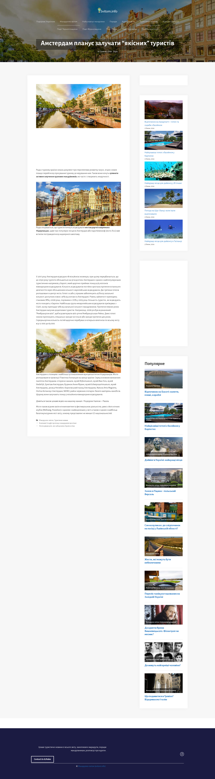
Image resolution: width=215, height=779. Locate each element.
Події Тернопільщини (67, 29)
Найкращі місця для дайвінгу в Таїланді (163, 241)
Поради (113, 21)
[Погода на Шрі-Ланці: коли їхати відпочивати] (164, 199)
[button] (107, 36)
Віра (115, 51)
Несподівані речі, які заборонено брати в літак (57, 426)
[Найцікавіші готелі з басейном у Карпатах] (164, 141)
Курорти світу (128, 21)
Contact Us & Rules (42, 759)
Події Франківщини (91, 29)
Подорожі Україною (45, 21)
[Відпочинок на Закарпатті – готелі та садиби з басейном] (164, 110)
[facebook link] (182, 754)
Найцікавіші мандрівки (93, 21)
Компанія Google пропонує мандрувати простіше (58, 423)
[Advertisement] (78, 150)
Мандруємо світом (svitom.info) (92, 766)
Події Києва (111, 29)
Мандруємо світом (68, 21)
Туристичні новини (149, 21)
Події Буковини (129, 29)
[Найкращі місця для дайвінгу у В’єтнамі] (164, 172)
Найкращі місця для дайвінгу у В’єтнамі (163, 183)
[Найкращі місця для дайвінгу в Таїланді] (164, 230)
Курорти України (171, 21)
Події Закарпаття (150, 29)
